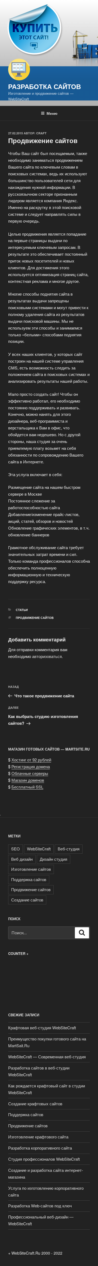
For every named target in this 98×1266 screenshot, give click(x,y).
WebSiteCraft (39, 849)
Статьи (22, 610)
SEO (15, 849)
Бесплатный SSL (27, 787)
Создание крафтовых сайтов (35, 1103)
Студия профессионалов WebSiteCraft (44, 1159)
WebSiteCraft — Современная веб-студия (47, 1056)
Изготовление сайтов (31, 869)
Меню (52, 113)
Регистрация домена (30, 766)
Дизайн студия (53, 859)
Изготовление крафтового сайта (38, 1137)
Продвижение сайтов (35, 618)
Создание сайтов (27, 900)
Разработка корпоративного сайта (40, 1148)
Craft (41, 133)
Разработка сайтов (44, 86)
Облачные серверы (29, 773)
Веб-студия (68, 849)
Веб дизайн (22, 859)
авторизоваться (47, 656)
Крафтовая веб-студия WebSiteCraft (42, 1027)
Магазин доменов (27, 780)
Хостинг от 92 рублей (31, 759)
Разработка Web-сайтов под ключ (40, 1205)
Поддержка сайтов (28, 879)
